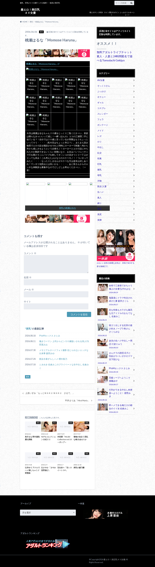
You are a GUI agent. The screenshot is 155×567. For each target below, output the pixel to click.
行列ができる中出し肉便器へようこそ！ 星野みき (115, 394)
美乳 (28, 328)
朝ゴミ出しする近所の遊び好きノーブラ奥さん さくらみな (115, 330)
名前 (27, 277)
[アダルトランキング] (48, 546)
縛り (99, 203)
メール (29, 289)
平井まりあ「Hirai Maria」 (77, 400)
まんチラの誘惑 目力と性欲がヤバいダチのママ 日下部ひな (115, 358)
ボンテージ (102, 125)
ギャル (100, 102)
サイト (27, 301)
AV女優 (100, 80)
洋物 (99, 180)
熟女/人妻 (102, 186)
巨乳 (99, 164)
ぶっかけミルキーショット (127, 13)
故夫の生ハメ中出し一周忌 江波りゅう (120, 344)
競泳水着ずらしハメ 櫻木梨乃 (53, 359)
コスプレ (101, 108)
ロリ (99, 141)
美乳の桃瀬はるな (67, 208)
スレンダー (102, 113)
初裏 (99, 158)
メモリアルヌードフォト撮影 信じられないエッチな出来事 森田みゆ (63, 352)
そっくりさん (103, 85)
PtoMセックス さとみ (49, 335)
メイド (100, 130)
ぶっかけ (101, 91)
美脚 (99, 220)
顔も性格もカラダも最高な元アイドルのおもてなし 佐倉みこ (115, 315)
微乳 (99, 169)
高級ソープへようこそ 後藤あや (119, 381)
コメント (30, 253)
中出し (100, 147)
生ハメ (100, 192)
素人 (99, 197)
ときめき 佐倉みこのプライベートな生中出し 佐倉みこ (64, 366)
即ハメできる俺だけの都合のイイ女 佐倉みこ (120, 408)
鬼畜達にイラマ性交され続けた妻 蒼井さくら (120, 301)
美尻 (99, 214)
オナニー (101, 97)
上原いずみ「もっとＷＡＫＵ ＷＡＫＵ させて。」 (49, 393)
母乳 (99, 175)
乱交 (99, 153)
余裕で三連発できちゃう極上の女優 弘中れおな (120, 288)
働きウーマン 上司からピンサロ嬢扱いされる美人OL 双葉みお (64, 343)
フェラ (100, 119)
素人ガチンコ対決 (96, 12)
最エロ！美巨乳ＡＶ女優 (30, 11)
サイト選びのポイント (111, 13)
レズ (99, 136)
